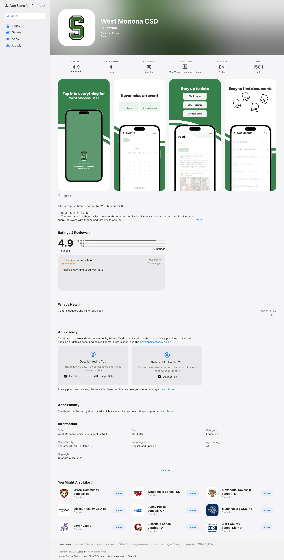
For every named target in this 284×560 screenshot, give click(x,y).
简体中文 (123, 544)
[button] (25, 26)
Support (132, 556)
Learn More (168, 389)
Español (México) (84, 544)
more (199, 219)
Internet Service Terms (69, 556)
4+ (207, 445)
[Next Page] (280, 510)
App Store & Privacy (94, 556)
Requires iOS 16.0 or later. (73, 445)
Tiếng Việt (189, 544)
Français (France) (140, 544)
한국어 (155, 544)
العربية (99, 544)
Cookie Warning (116, 556)
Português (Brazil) (171, 544)
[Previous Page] (54, 510)
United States (64, 544)
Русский (110, 544)
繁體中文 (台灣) (205, 544)
